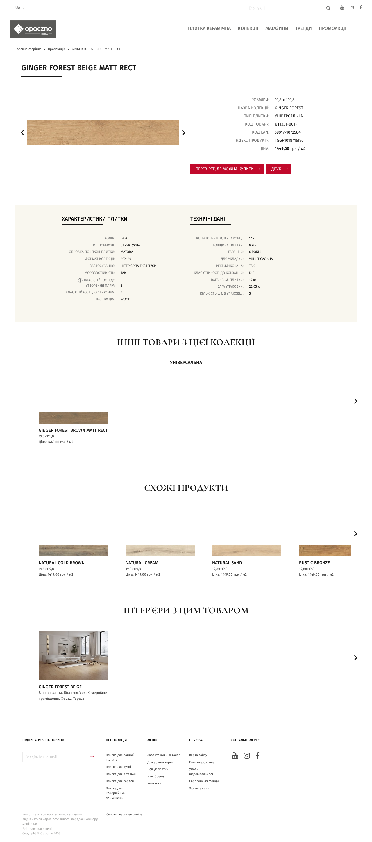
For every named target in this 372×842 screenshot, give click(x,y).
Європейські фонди (204, 781)
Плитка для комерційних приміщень (115, 793)
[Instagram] (352, 8)
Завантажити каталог (163, 755)
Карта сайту (198, 755)
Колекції (248, 28)
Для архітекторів (160, 762)
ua (17, 8)
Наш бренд (155, 776)
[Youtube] (342, 8)
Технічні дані (207, 219)
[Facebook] (360, 8)
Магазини (276, 28)
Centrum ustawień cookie (124, 814)
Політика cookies (201, 762)
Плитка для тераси (120, 781)
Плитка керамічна (209, 28)
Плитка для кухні (118, 766)
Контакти (154, 783)
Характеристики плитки (94, 219)
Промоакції (332, 28)
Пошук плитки (158, 769)
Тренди (303, 28)
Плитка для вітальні (121, 774)
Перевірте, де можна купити (225, 169)
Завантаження (200, 788)
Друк (276, 169)
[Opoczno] (33, 29)
